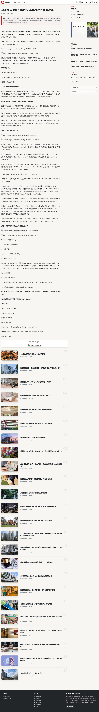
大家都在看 (75, 87)
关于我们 (38, 704)
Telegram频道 (6, 696)
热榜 (19, 2)
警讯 (72, 81)
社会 (77, 77)
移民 (78, 11)
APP (36, 707)
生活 (81, 77)
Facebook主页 (6, 698)
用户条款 (38, 702)
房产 (90, 77)
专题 (23, 2)
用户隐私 (38, 698)
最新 (15, 2)
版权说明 (38, 700)
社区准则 (38, 696)
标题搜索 (74, 91)
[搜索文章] (91, 2)
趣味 (94, 77)
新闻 (72, 77)
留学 (85, 77)
